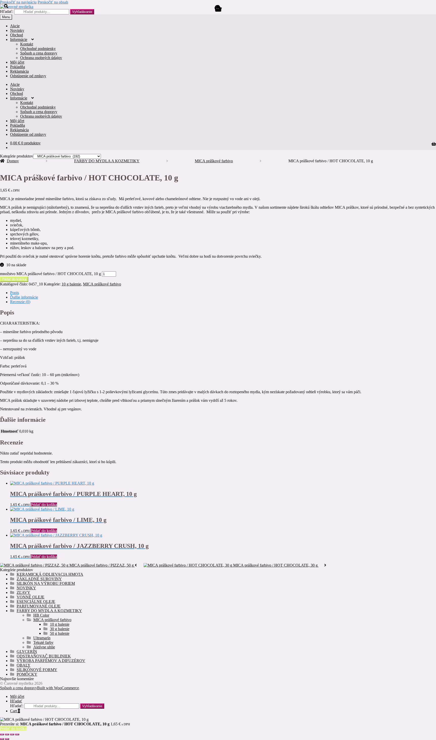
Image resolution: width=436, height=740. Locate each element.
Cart (15, 711)
